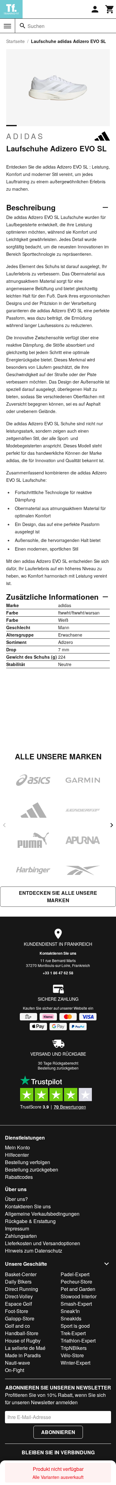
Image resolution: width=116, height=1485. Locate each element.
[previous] (4, 825)
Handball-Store (21, 1333)
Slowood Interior (79, 1296)
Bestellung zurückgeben (58, 1067)
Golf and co (17, 1325)
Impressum (17, 1228)
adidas (25, 136)
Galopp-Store (19, 1318)
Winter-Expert (75, 1362)
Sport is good (75, 1325)
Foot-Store (16, 1311)
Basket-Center (21, 1274)
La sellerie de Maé (25, 1347)
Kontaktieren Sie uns (58, 953)
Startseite (15, 41)
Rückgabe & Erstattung (30, 1221)
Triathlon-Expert (78, 1340)
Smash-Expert (76, 1303)
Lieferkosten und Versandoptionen (42, 1243)
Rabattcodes (19, 1176)
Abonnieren (58, 1432)
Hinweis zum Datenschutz (33, 1250)
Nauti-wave (17, 1362)
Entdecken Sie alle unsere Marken (58, 896)
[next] (111, 825)
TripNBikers (74, 1347)
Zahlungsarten (21, 1235)
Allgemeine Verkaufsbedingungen (42, 1213)
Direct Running (21, 1288)
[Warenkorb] (110, 9)
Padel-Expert (75, 1274)
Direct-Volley (19, 1296)
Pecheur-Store (76, 1281)
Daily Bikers (18, 1281)
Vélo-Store (72, 1355)
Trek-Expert (73, 1333)
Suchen (36, 25)
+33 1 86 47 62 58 (58, 973)
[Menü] (7, 26)
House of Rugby (23, 1340)
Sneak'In (70, 1311)
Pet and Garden (78, 1288)
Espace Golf (18, 1303)
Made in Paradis (23, 1355)
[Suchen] (22, 26)
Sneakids (71, 1318)
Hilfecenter (17, 1154)
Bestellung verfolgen (27, 1162)
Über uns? (16, 1198)
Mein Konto (17, 1147)
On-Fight (14, 1370)
